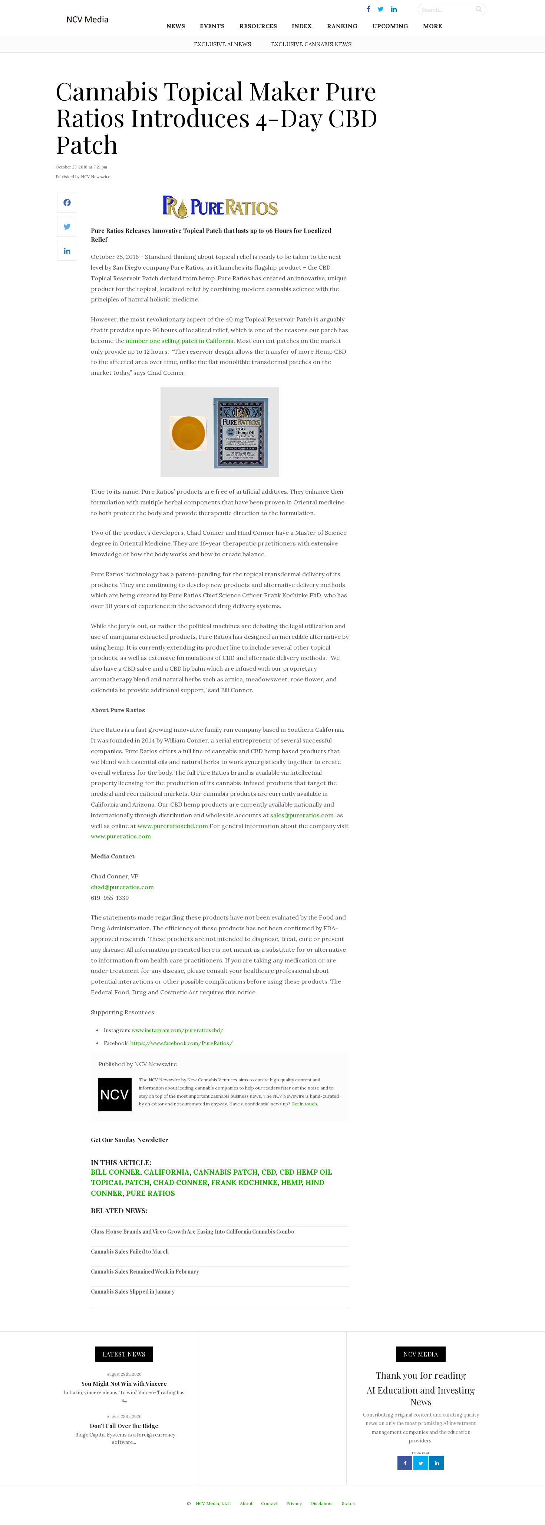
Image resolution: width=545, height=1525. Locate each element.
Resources (258, 26)
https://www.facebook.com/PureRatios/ (181, 1043)
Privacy (294, 1503)
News (175, 26)
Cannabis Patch (225, 1172)
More (432, 26)
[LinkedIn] (67, 254)
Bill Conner (115, 1172)
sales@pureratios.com (302, 815)
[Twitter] (67, 230)
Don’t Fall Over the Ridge (124, 1425)
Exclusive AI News (222, 44)
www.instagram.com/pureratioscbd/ (178, 1030)
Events (212, 26)
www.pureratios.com (121, 836)
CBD (268, 1172)
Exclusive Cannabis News (311, 44)
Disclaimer (321, 1503)
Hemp (291, 1182)
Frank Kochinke (244, 1182)
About (246, 1503)
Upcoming (390, 26)
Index (302, 26)
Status (348, 1503)
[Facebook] (67, 206)
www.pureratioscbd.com (173, 826)
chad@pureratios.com (122, 887)
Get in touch (304, 1104)
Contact (269, 1503)
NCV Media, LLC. (213, 1503)
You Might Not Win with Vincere (124, 1383)
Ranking (342, 26)
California (166, 1172)
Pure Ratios (150, 1193)
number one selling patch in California (180, 340)
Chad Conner (180, 1182)
